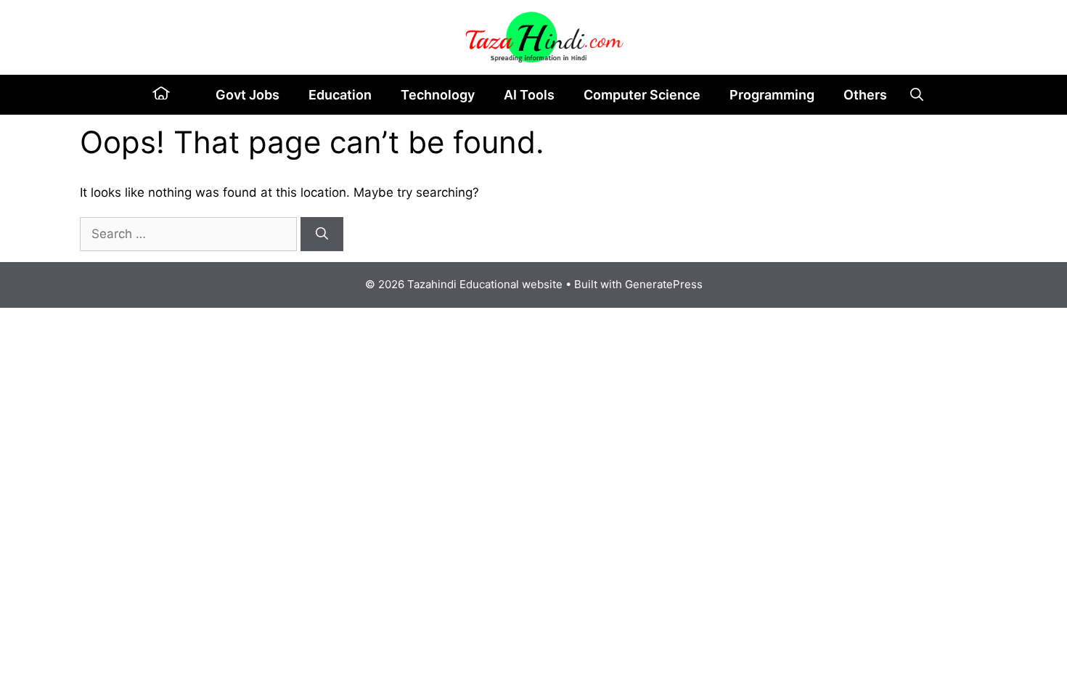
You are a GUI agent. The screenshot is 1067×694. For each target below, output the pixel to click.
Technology (438, 94)
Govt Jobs (247, 94)
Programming (771, 94)
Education (340, 94)
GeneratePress (664, 284)
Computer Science (642, 94)
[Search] (322, 234)
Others (865, 94)
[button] (917, 95)
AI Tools (529, 94)
